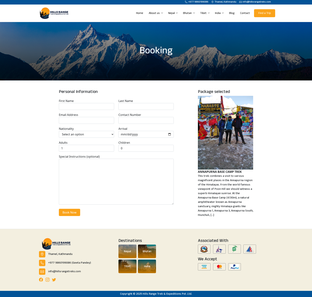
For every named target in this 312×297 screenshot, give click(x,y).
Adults (63, 143)
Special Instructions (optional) (79, 157)
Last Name (125, 101)
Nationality (66, 129)
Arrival (122, 129)
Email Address (68, 115)
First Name (66, 101)
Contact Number (129, 115)
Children (124, 143)
